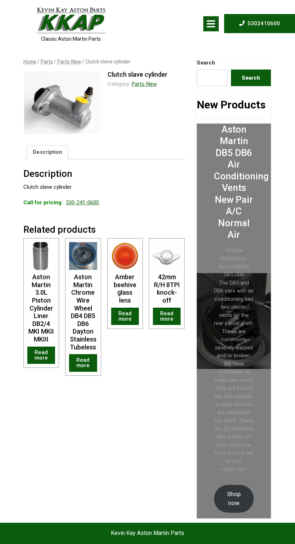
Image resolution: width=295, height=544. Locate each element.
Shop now (234, 498)
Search (206, 62)
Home (29, 61)
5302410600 (264, 23)
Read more (41, 355)
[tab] (211, 23)
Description (47, 152)
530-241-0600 (82, 202)
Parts (47, 61)
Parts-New (69, 61)
